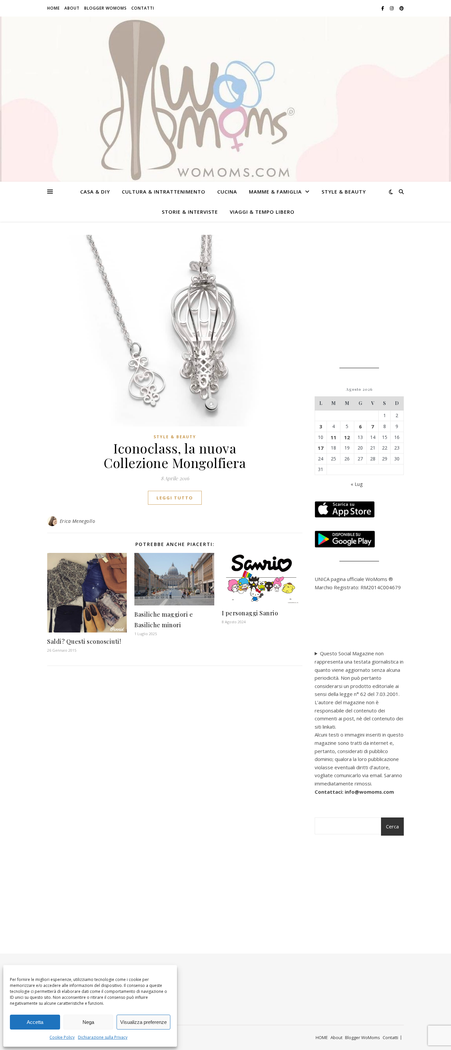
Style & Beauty (344, 191)
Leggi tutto (174, 498)
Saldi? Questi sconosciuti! (84, 641)
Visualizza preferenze (143, 1022)
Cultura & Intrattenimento (163, 191)
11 (333, 437)
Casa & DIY (95, 191)
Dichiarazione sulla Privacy (102, 1037)
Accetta (35, 1022)
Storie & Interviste (190, 211)
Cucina (227, 191)
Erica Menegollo (77, 521)
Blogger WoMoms (105, 8)
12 (347, 437)
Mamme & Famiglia (275, 191)
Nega (88, 1022)
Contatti (142, 8)
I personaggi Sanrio (250, 613)
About (72, 8)
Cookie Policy (62, 1037)
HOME (53, 8)
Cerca (392, 826)
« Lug (357, 484)
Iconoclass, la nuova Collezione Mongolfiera (175, 455)
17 (321, 448)
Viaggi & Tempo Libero (262, 211)
